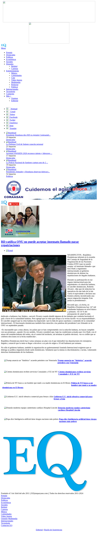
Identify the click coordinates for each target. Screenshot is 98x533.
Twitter (12, 120)
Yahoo (12, 114)
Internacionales (12, 89)
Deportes (9, 64)
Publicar (14, 87)
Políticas (9, 57)
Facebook (13, 117)
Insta (11, 126)
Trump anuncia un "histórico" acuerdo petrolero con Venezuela (75, 361)
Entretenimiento (12, 71)
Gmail (12, 112)
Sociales (9, 62)
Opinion (14, 98)
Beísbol (14, 66)
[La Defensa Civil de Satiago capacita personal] (11, 142)
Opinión (4, 518)
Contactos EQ (6, 525)
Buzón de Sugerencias (53, 530)
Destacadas (10, 55)
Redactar (14, 85)
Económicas (11, 59)
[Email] (9, 250)
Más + (8, 96)
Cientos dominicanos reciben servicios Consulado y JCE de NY (74, 373)
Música (14, 73)
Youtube (12, 128)
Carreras (14, 68)
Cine (13, 78)
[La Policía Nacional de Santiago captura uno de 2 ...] (11, 160)
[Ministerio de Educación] (20, 237)
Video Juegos (16, 80)
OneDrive (13, 123)
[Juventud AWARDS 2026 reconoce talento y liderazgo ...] (11, 151)
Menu (3, 48)
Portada (9, 52)
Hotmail (13, 109)
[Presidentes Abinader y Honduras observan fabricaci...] (11, 169)
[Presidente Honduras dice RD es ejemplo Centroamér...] (11, 133)
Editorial (14, 101)
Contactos (10, 94)
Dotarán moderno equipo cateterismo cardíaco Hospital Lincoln (74, 409)
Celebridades (16, 75)
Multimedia (15, 82)
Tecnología (10, 91)
